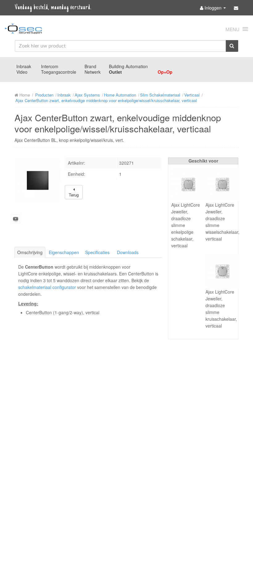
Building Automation (128, 66)
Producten (44, 95)
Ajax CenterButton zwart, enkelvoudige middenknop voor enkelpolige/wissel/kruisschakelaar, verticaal (106, 100)
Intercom (49, 66)
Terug (74, 195)
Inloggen (213, 8)
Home (24, 95)
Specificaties (97, 252)
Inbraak (23, 66)
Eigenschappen (64, 252)
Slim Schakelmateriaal (160, 95)
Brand (90, 66)
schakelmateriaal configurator (47, 287)
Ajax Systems (87, 95)
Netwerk (93, 72)
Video (21, 72)
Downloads (128, 252)
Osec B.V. (23, 30)
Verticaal (192, 95)
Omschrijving (30, 252)
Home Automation (120, 95)
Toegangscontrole (58, 72)
